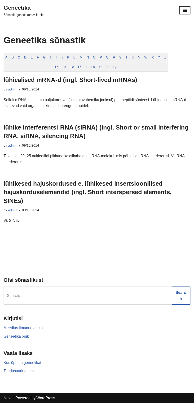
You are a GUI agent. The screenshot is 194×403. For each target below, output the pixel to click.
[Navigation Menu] (184, 10)
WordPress (45, 398)
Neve (8, 398)
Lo (93, 67)
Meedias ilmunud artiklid (24, 328)
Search (181, 296)
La (56, 67)
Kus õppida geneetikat (22, 363)
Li (86, 67)
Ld (64, 67)
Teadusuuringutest (19, 371)
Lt (100, 67)
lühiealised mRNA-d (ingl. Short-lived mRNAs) (70, 79)
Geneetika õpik (16, 336)
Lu (107, 67)
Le (72, 67)
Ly (114, 67)
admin (12, 89)
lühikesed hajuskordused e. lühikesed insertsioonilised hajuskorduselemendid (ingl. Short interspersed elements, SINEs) (88, 192)
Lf (79, 67)
